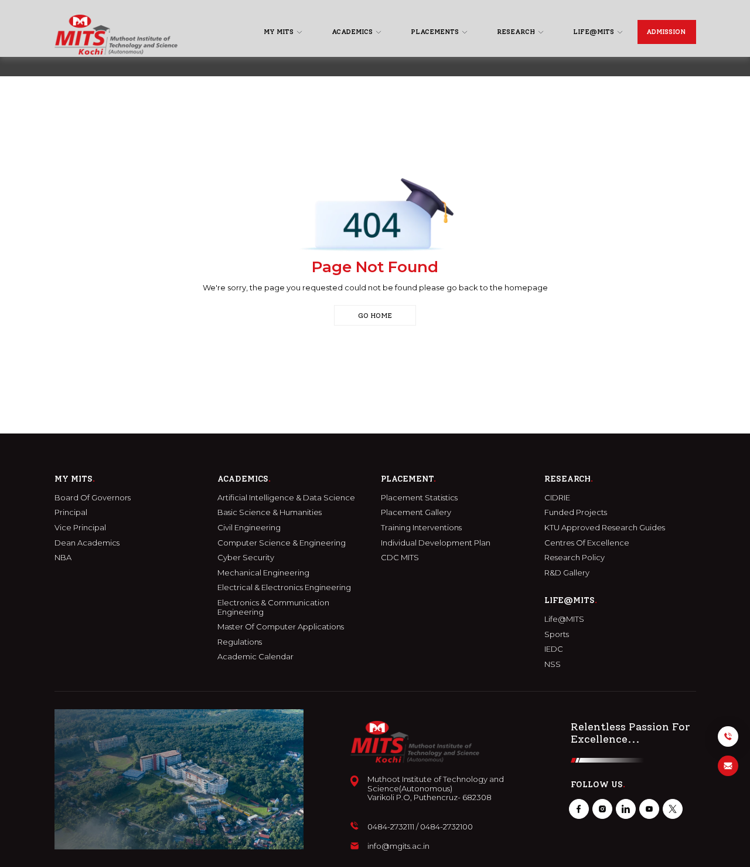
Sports (556, 634)
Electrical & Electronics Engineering (284, 587)
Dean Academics (87, 543)
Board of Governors (92, 497)
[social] (579, 809)
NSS (552, 664)
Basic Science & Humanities (269, 512)
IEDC (553, 649)
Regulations (239, 642)
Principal (70, 512)
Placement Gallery (416, 512)
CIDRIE (557, 497)
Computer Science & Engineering (281, 543)
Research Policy (574, 557)
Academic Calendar (255, 656)
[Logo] (116, 35)
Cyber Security (245, 557)
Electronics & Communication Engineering (273, 607)
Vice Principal (80, 527)
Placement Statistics (419, 497)
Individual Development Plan (435, 543)
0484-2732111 (390, 826)
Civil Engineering (249, 527)
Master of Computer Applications (280, 626)
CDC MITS (400, 557)
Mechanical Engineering (263, 572)
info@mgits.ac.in (398, 846)
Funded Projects (575, 512)
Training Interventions (421, 527)
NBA (62, 557)
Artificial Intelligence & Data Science (286, 497)
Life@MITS (564, 619)
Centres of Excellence (586, 543)
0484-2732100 (446, 826)
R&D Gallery (566, 572)
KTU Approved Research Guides (604, 527)
